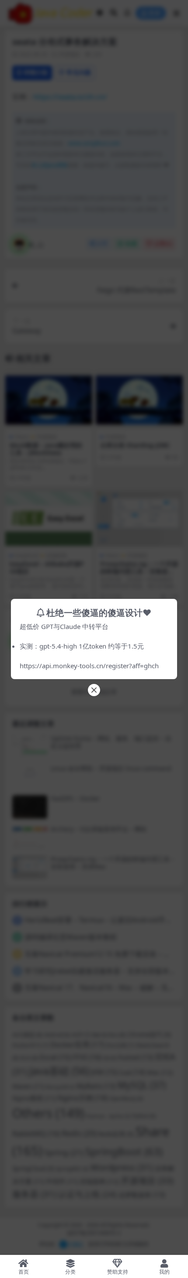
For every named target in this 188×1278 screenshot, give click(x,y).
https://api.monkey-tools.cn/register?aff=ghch (89, 665)
